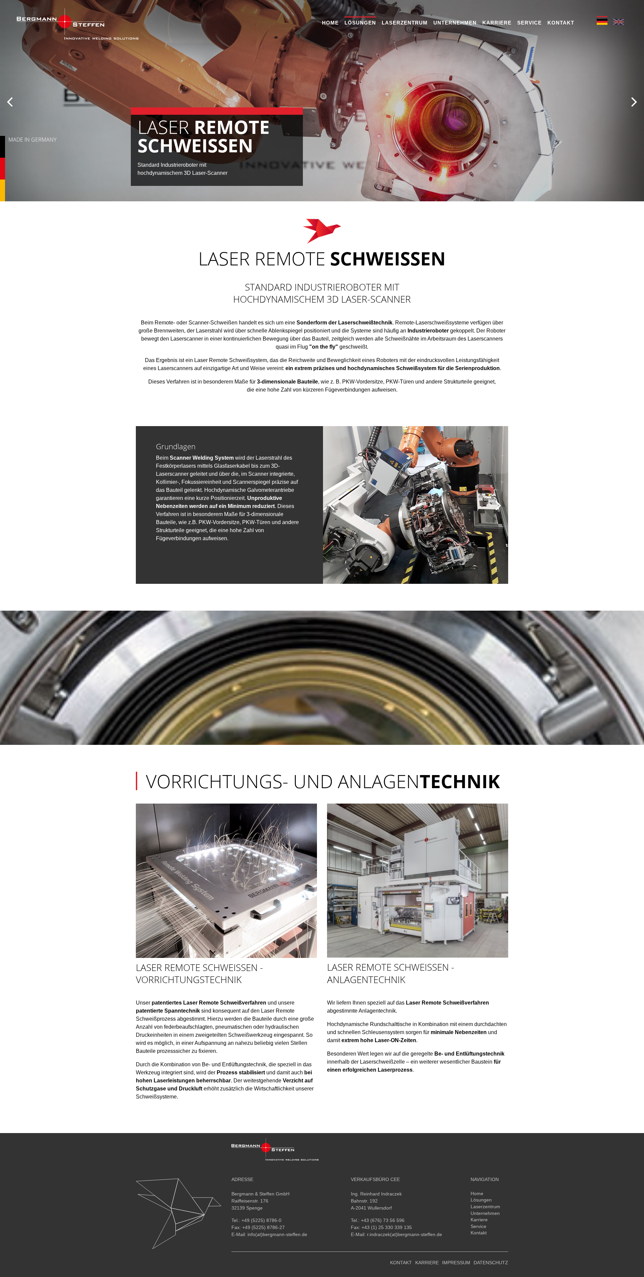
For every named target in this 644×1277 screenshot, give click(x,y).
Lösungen (360, 22)
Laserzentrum (405, 22)
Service (529, 22)
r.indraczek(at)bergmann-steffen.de (404, 1234)
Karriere (497, 22)
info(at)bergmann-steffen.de (277, 1234)
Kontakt (560, 22)
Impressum (456, 1262)
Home (330, 22)
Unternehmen (455, 22)
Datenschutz (491, 1262)
